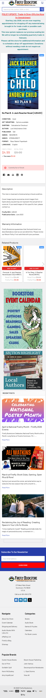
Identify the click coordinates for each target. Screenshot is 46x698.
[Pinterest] (22, 175)
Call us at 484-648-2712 (23, 594)
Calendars (28, 630)
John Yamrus (28, 664)
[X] (30, 600)
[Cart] (42, 3)
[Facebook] (4, 175)
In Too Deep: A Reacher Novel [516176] (34, 273)
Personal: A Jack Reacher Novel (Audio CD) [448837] (11, 273)
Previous (3, 264)
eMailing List (6, 637)
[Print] (13, 175)
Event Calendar (7, 623)
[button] (23, 319)
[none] (23, 81)
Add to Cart (11, 268)
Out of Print (6, 664)
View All (26, 675)
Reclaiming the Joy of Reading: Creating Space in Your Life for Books (21, 523)
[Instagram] (21, 600)
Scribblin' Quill (7, 667)
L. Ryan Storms (29, 671)
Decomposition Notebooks (34, 667)
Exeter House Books (9, 660)
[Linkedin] (17, 175)
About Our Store (7, 619)
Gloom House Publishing (32, 660)
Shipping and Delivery (9, 626)
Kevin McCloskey (8, 671)
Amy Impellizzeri (8, 675)
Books (27, 619)
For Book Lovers (31, 634)
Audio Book (29, 623)
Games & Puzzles (31, 626)
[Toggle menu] (3, 3)
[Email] (8, 175)
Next (43, 264)
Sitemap (5, 644)
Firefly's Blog (6, 640)
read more (6, 440)
